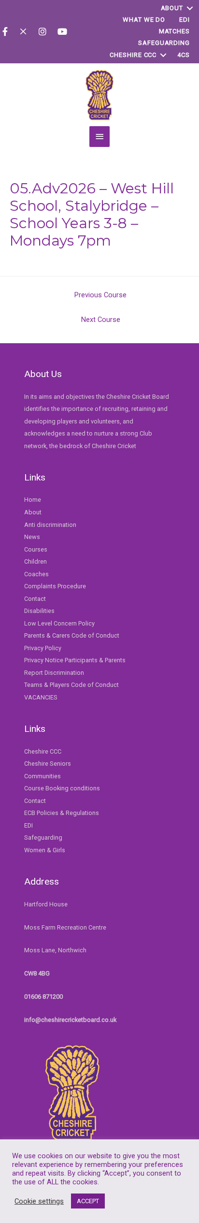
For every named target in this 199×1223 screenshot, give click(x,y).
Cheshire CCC (133, 54)
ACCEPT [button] (88, 1201)
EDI (184, 19)
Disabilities (39, 610)
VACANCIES (40, 697)
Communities (42, 776)
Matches (174, 31)
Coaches (36, 574)
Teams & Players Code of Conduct (71, 684)
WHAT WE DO (144, 19)
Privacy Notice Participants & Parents (75, 660)
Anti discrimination (50, 524)
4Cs (183, 54)
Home (32, 499)
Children (35, 561)
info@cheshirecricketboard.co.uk (70, 1019)
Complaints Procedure (55, 586)
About (172, 8)
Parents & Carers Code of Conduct (71, 635)
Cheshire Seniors (47, 763)
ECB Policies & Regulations (61, 812)
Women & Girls (44, 850)
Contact (35, 598)
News (32, 536)
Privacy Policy (42, 648)
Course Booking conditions (62, 788)
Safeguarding (164, 42)
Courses (35, 549)
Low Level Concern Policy (59, 623)
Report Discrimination (54, 672)
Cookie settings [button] (39, 1201)
